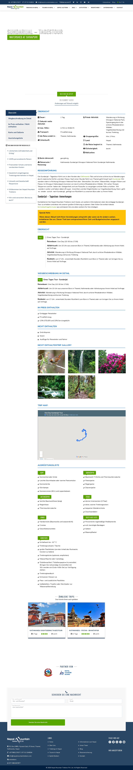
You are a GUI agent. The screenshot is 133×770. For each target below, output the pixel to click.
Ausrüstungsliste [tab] (15, 138)
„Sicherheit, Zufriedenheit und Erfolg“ (20, 152)
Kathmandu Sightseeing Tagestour (46, 630)
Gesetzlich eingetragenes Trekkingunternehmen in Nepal (21, 174)
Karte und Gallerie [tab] (16, 132)
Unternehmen (106, 2)
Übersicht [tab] (12, 113)
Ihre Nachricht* (16, 705)
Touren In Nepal (54, 752)
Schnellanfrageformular (47, 207)
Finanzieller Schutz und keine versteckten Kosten (20, 166)
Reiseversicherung (86, 752)
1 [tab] (130, 45)
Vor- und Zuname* (17, 699)
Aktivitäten (83, 7)
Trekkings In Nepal (55, 749)
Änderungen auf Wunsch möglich (66, 103)
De (123, 2)
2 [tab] (130, 46)
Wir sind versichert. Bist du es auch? (20, 198)
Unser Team (84, 745)
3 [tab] (130, 48)
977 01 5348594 (29, 2)
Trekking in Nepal (32, 7)
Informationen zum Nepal (88, 742)
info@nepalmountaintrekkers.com (48, 2)
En (120, 2)
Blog (113, 2)
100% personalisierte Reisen (20, 159)
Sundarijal (116, 179)
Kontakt (120, 7)
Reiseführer (95, 7)
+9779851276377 (15, 2)
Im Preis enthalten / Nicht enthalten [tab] (19, 125)
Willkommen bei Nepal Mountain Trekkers (22, 190)
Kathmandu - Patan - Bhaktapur (84, 630)
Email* (71, 699)
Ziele (73, 7)
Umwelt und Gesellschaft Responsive (19, 182)
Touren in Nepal (47, 7)
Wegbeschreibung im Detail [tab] (19, 118)
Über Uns (52, 745)
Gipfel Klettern (62, 7)
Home (51, 742)
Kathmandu (85, 176)
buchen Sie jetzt (66, 94)
